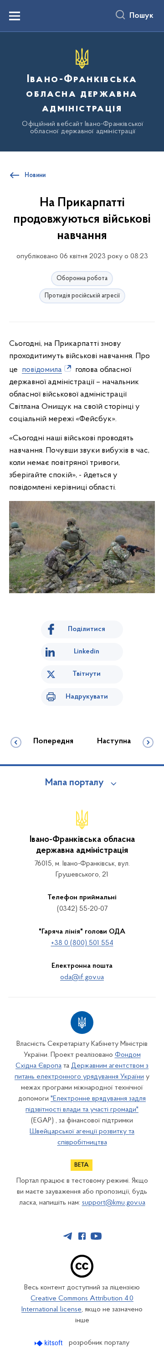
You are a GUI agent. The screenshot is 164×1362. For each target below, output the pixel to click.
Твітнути (86, 674)
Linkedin (86, 651)
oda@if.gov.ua (82, 977)
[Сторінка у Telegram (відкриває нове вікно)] (67, 1236)
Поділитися (86, 629)
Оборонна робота (82, 278)
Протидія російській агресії (82, 295)
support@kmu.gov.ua (113, 1202)
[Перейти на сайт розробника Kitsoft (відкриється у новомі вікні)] (49, 1343)
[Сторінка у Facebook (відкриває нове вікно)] (82, 1236)
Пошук (141, 16)
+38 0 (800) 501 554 (82, 943)
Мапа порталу (74, 783)
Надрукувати (87, 696)
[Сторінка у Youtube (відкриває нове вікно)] (96, 1236)
